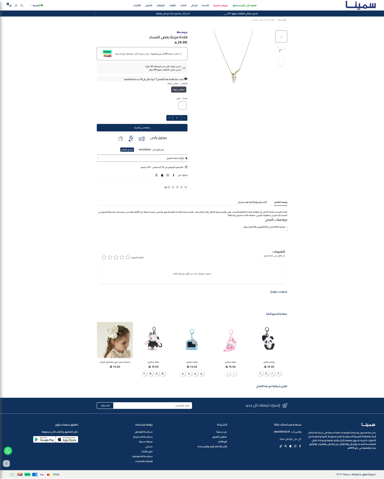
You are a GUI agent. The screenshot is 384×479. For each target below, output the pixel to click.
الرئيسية (282, 19)
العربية (36, 5)
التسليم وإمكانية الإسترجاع (252, 202)
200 (241, 14)
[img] (177, 187)
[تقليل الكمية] (184, 118)
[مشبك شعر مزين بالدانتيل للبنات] (115, 340)
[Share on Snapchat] (162, 175)
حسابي (149, 446)
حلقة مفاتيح (269, 362)
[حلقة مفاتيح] (269, 340)
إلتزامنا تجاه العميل (175, 158)
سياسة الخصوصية (142, 456)
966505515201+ (281, 431)
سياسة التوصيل (144, 431)
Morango (182, 32)
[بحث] (22, 5)
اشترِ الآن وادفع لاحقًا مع (173, 13)
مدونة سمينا (146, 441)
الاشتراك (105, 405)
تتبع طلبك (147, 451)
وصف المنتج (280, 202)
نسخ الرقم (127, 149)
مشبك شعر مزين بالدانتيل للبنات (114, 362)
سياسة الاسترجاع (143, 436)
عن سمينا (221, 431)
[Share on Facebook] (173, 175)
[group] (234, 70)
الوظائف (222, 441)
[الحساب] (16, 5)
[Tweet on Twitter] (156, 175)
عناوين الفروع (219, 436)
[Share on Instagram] (168, 175)
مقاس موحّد (179, 89)
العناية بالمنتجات (144, 461)
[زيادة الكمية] (169, 118)
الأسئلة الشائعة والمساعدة (212, 446)
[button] (10, 5)
